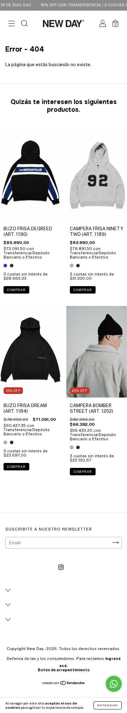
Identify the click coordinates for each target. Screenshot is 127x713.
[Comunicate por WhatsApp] (114, 684)
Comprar (16, 290)
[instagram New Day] (60, 567)
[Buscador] (24, 24)
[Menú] (11, 24)
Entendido (107, 705)
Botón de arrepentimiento (64, 670)
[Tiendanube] (64, 683)
